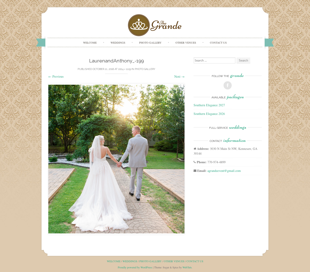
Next (179, 76)
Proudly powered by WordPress (135, 267)
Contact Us (218, 42)
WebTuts (187, 267)
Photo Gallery (150, 42)
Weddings (118, 42)
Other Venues (185, 42)
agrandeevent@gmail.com (224, 170)
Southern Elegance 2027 (209, 105)
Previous (56, 76)
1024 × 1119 (124, 69)
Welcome (90, 42)
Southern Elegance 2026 (209, 113)
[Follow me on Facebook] (228, 85)
